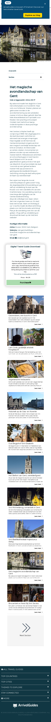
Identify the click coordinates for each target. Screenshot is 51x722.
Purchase (24, 282)
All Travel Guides (13, 669)
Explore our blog (32, 15)
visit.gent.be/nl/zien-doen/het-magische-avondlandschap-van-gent (25, 232)
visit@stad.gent (23, 238)
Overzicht (12, 71)
